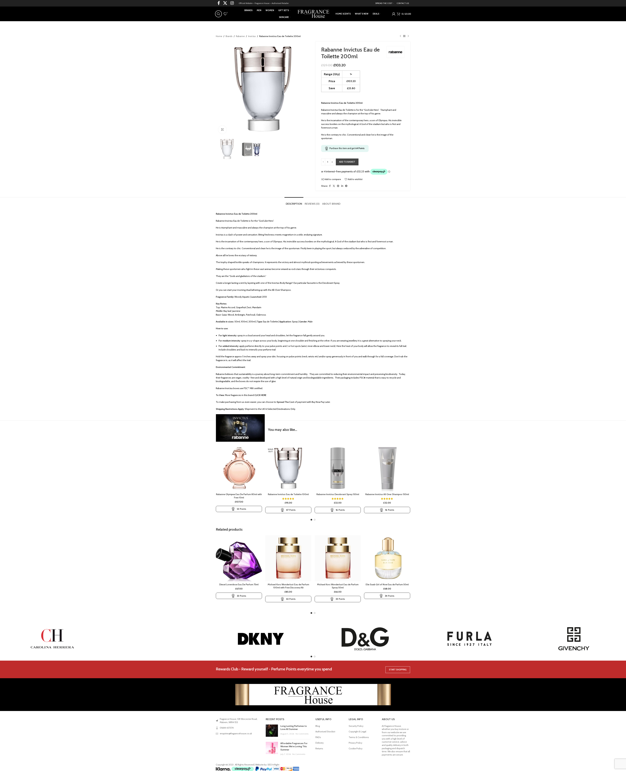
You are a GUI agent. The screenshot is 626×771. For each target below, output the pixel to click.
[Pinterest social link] (338, 186)
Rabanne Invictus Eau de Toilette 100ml (288, 494)
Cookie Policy (355, 748)
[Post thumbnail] (272, 731)
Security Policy (356, 726)
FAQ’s (318, 737)
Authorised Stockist (325, 731)
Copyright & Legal (357, 731)
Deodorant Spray (331, 282)
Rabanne (240, 36)
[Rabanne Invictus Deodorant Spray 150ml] (338, 468)
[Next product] (408, 36)
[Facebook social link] (330, 186)
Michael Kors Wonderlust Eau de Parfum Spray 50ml (337, 586)
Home (219, 36)
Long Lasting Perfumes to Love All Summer (293, 728)
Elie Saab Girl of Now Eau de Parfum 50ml (387, 584)
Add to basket (347, 161)
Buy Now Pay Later (321, 402)
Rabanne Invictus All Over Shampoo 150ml (387, 494)
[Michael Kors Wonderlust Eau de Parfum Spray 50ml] (338, 558)
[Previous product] (400, 36)
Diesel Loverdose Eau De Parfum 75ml (239, 584)
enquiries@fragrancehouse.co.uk (236, 733)
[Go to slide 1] (311, 520)
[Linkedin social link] (342, 186)
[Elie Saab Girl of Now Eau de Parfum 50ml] (387, 558)
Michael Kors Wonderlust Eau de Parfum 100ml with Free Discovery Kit (288, 586)
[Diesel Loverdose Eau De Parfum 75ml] (239, 558)
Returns (319, 748)
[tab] (293, 202)
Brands (229, 36)
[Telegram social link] (346, 186)
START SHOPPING (398, 669)
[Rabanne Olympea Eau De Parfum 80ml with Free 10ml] (239, 468)
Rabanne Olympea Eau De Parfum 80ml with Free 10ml (239, 496)
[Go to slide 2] (314, 520)
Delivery (319, 742)
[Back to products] (404, 36)
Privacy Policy (355, 742)
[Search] (218, 14)
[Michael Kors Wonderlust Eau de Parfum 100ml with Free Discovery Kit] (288, 558)
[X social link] (334, 186)
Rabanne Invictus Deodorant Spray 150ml (337, 494)
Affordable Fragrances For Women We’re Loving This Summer (293, 746)
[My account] (393, 14)
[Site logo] (313, 13)
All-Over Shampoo (281, 289)
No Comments (302, 734)
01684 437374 (227, 727)
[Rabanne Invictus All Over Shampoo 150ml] (387, 468)
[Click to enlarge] (222, 130)
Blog (317, 726)
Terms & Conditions (359, 737)
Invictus (252, 36)
